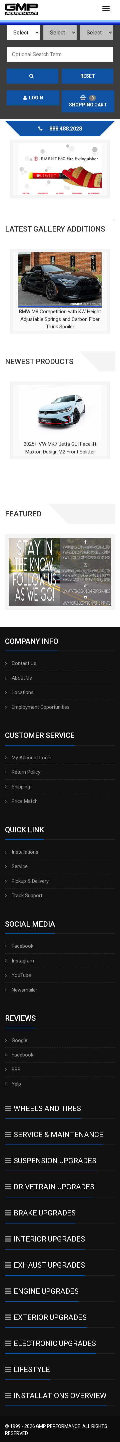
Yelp (16, 1084)
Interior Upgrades (49, 1239)
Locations (23, 692)
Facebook (22, 946)
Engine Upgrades (46, 1291)
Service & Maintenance (58, 1134)
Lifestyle (32, 1369)
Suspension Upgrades (55, 1161)
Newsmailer (24, 990)
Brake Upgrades (45, 1213)
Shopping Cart (88, 101)
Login (36, 97)
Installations (25, 852)
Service (20, 866)
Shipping (21, 787)
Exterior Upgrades (50, 1317)
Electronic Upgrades (55, 1343)
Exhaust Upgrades (49, 1265)
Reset (87, 76)
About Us (22, 678)
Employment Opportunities (41, 707)
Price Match (25, 801)
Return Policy (26, 772)
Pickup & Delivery (30, 881)
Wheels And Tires (47, 1108)
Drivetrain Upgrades (54, 1187)
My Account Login (31, 758)
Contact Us (24, 663)
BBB (16, 1070)
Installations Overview (60, 1395)
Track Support (27, 896)
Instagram (23, 961)
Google (19, 1040)
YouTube (21, 975)
